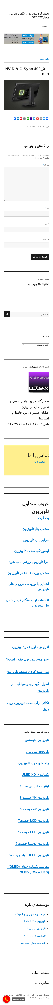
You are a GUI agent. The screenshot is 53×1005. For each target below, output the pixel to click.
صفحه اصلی (40, 972)
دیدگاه (46, 165)
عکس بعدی (44, 59)
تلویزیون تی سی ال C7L (33, 928)
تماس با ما (39, 461)
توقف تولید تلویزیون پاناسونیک (30, 914)
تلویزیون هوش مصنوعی (33, 943)
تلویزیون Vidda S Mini (34, 921)
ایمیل (46, 224)
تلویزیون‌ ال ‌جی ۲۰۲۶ (35, 935)
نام (47, 208)
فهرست (44, 26)
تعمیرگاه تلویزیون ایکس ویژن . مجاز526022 (32, 995)
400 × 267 (31, 127)
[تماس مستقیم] (6, 999)
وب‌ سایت (45, 239)
